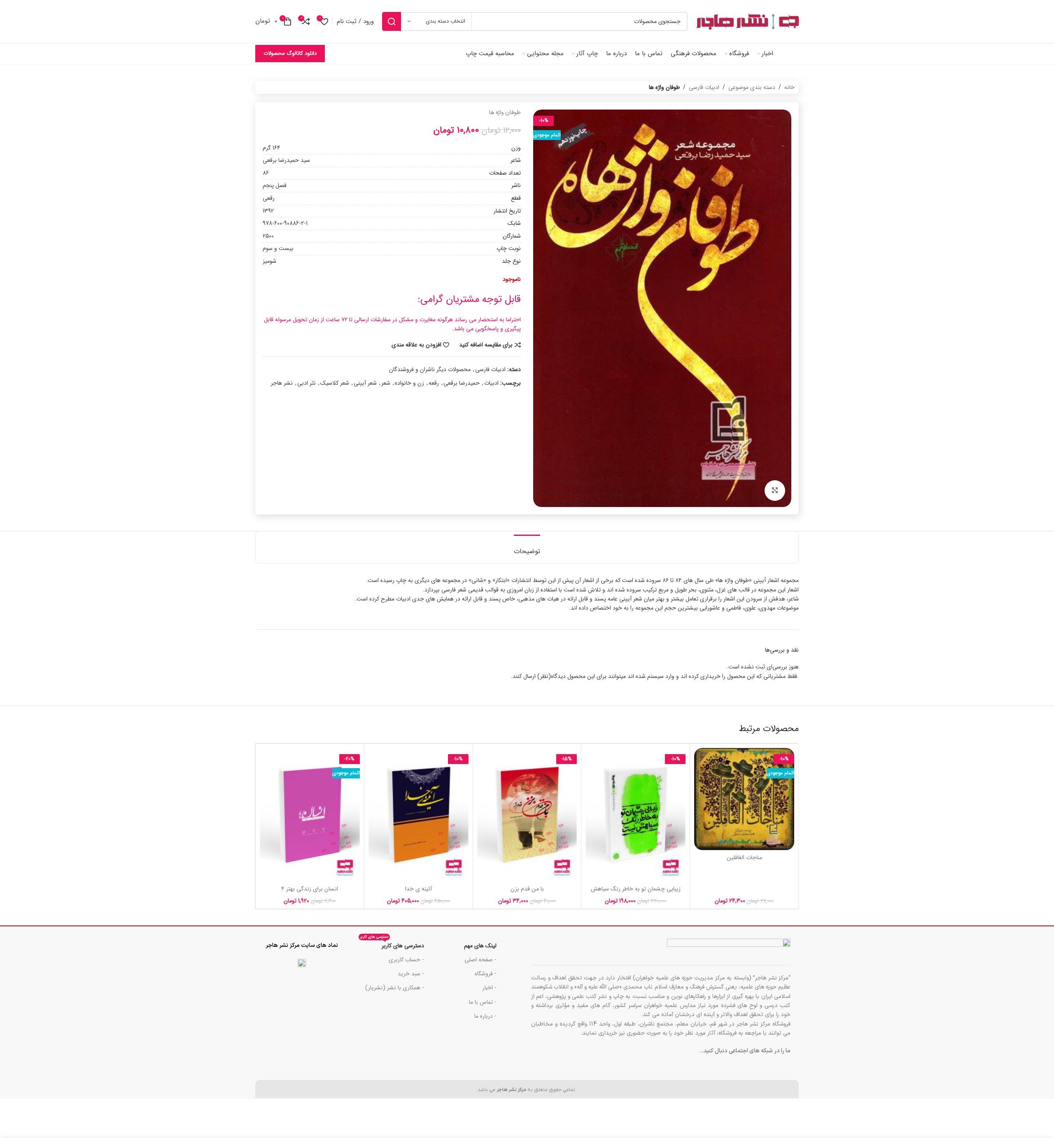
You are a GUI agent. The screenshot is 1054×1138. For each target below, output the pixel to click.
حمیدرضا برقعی (461, 383)
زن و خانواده (409, 383)
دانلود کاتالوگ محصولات (290, 53)
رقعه (434, 383)
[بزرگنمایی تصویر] (775, 490)
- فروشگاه (486, 973)
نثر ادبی (306, 383)
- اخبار (490, 987)
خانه (789, 87)
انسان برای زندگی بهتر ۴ (309, 888)
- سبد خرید (411, 973)
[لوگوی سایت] (747, 21)
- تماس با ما (483, 1002)
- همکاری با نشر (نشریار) (394, 987)
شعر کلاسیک (334, 383)
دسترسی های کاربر (392, 944)
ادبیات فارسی (704, 87)
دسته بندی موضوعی (751, 87)
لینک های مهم (480, 945)
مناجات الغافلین (744, 857)
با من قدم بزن (527, 888)
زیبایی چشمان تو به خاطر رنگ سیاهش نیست (636, 893)
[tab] (527, 547)
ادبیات (491, 383)
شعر (385, 383)
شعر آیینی (365, 383)
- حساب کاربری (406, 959)
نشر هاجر (282, 383)
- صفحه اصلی (480, 959)
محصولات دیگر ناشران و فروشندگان (430, 369)
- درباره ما (485, 1016)
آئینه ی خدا (418, 888)
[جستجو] (391, 21)
